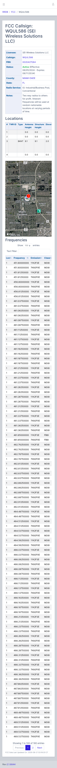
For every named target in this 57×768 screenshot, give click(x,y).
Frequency (19, 258)
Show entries (28, 245)
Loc (8, 258)
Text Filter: (12, 251)
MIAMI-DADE (28, 78)
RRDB (5, 12)
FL (23, 82)
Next (39, 747)
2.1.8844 (11, 764)
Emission (35, 258)
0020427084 (29, 62)
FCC (13, 12)
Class (47, 258)
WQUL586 (27, 57)
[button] (53, 4)
